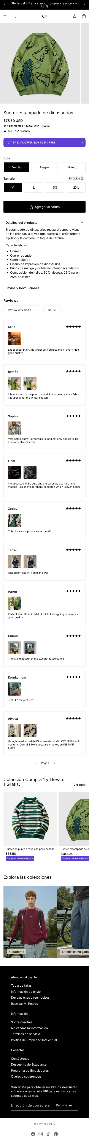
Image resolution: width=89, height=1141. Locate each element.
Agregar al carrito (47, 207)
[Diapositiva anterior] (5, 5)
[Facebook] (33, 1134)
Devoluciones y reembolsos (30, 997)
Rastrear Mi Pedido (24, 1003)
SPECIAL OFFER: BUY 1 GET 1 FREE (34, 142)
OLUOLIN (49, 1124)
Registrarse (64, 1105)
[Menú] (5, 16)
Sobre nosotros (21, 1022)
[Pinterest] (56, 1134)
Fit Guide (74, 178)
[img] (73, 326)
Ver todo (79, 784)
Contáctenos (20, 1058)
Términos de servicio (25, 1034)
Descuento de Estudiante (28, 1064)
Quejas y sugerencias (26, 1076)
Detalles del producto (22, 222)
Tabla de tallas (21, 985)
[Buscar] (14, 16)
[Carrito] (84, 16)
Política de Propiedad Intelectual (34, 1040)
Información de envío (26, 991)
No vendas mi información (29, 1028)
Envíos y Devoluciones (22, 288)
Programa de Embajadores (30, 1070)
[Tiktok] (48, 1134)
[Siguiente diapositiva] (84, 5)
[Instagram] (40, 1134)
